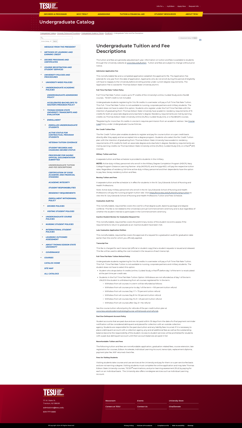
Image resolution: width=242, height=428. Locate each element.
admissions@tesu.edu (53, 407)
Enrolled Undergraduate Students (63, 126)
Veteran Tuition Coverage (63, 142)
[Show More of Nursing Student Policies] (42, 224)
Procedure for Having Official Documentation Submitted (62, 157)
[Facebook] (177, 392)
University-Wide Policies (59, 82)
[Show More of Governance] (42, 252)
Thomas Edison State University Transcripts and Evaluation (62, 112)
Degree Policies (55, 206)
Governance (53, 252)
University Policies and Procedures (68, 33)
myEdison (171, 6)
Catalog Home (52, 263)
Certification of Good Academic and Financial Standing (62, 174)
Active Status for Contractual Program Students (61, 135)
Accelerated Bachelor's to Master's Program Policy (62, 103)
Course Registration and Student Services (58, 68)
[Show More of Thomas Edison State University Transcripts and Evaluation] (44, 110)
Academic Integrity (59, 182)
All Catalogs (51, 274)
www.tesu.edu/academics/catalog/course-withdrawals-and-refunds (127, 311)
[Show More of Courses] (41, 257)
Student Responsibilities (62, 188)
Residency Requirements (62, 193)
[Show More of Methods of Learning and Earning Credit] (41, 52)
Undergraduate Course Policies (59, 218)
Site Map (48, 268)
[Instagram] (196, 392)
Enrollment (108, 33)
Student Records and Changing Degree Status (62, 149)
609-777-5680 (49, 412)
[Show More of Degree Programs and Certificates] (41, 59)
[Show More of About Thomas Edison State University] (42, 244)
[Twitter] (182, 392)
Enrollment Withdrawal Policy (62, 199)
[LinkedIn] (192, 392)
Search (55, 41)
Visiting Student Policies (60, 211)
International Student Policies (58, 231)
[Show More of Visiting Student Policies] (44, 211)
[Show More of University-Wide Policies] (42, 82)
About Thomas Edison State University (61, 246)
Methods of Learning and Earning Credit (58, 53)
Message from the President (60, 47)
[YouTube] (187, 392)
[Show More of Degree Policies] (44, 206)
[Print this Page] (200, 40)
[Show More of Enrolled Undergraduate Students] (45, 125)
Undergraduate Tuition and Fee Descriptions (62, 166)
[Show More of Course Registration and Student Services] (41, 67)
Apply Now (181, 6)
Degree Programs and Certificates (56, 61)
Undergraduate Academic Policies (92, 33)
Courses (48, 257)
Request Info (194, 6)
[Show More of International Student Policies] (42, 229)
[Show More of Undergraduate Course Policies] (42, 216)
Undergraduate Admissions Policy (62, 96)
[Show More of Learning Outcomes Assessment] (42, 237)
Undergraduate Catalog (48, 33)
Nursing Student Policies (59, 224)
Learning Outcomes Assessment (56, 238)
